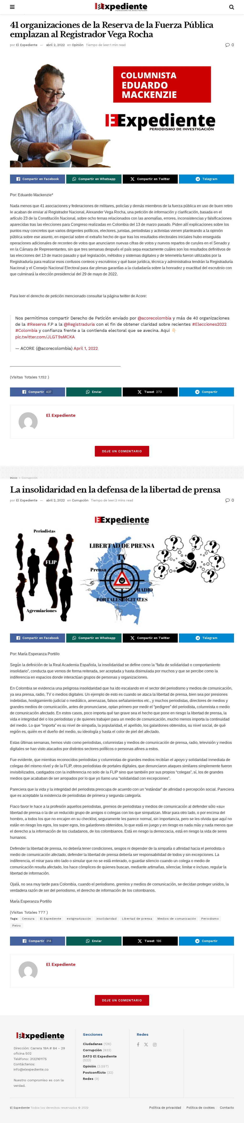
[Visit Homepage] (122, 7)
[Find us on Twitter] (146, 1045)
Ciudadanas (92, 1044)
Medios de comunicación (177, 918)
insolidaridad (107, 918)
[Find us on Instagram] (155, 1045)
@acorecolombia (154, 318)
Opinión (77, 45)
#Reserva (36, 324)
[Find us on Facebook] (138, 1045)
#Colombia (26, 330)
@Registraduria (79, 324)
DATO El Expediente (100, 1056)
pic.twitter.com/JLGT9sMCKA (45, 337)
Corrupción (29, 477)
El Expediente (26, 45)
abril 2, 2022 (55, 45)
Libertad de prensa (137, 918)
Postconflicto (94, 1072)
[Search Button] (231, 7)
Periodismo (210, 918)
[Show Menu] (12, 7)
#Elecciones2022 (209, 324)
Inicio (13, 477)
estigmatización (79, 918)
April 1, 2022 (86, 348)
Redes (88, 1079)
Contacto (227, 1107)
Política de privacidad (165, 1107)
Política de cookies (200, 1107)
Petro (16, 925)
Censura (28, 918)
